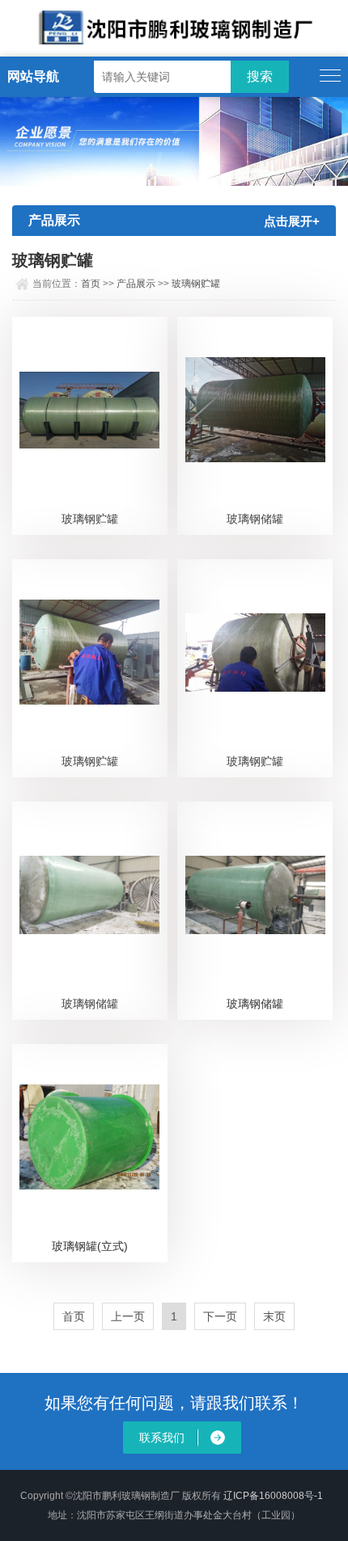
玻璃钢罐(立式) (90, 1246)
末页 (274, 1316)
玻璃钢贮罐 (196, 283)
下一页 (220, 1316)
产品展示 (136, 283)
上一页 (128, 1316)
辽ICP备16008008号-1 (273, 1495)
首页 (90, 283)
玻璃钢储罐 (255, 518)
